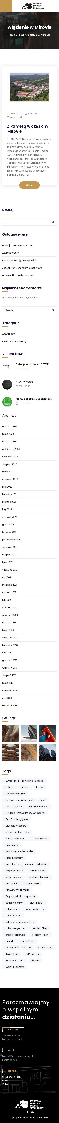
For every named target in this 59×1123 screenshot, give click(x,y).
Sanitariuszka (45, 947)
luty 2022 (7, 509)
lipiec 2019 (7, 682)
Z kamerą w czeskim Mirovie (27, 129)
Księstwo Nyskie (14, 870)
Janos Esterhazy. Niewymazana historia (26, 864)
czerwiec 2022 (10, 479)
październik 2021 (11, 539)
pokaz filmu (12, 909)
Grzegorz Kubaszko (16, 825)
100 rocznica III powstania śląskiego (24, 780)
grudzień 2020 (10, 614)
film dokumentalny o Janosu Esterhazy (26, 800)
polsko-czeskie (13, 915)
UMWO (35, 960)
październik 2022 (11, 449)
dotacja (9, 787)
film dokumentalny (15, 793)
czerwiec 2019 (10, 690)
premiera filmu (39, 928)
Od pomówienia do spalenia (20, 896)
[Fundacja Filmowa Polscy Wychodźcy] (36, 6)
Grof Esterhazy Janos (17, 819)
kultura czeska (37, 870)
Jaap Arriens (12, 844)
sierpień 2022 (9, 464)
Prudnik (9, 941)
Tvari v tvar (12, 954)
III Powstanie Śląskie (16, 838)
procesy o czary (40, 934)
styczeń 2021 (9, 607)
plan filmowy (36, 902)
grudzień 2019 (9, 660)
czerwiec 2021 (9, 569)
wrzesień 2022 (10, 456)
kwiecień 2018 (9, 705)
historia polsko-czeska (17, 832)
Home (11, 35)
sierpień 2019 (9, 675)
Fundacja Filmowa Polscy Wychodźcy (25, 812)
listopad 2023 (9, 426)
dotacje (25, 787)
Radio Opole (27, 941)
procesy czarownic (15, 934)
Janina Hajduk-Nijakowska (19, 851)
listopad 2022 (9, 441)
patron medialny (14, 902)
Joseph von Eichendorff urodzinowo (22, 267)
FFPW (34, 113)
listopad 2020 (9, 622)
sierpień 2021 (9, 554)
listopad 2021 (9, 532)
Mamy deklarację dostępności (19, 260)
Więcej (29, 185)
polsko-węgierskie (15, 928)
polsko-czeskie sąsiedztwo (20, 921)
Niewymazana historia (17, 889)
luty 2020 (7, 652)
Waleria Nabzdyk (15, 966)
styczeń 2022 (9, 517)
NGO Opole (11, 883)
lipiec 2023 (8, 433)
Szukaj (7, 210)
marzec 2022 (9, 501)
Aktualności (16, 117)
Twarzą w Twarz (15, 960)
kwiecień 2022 (10, 494)
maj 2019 (7, 698)
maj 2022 (7, 486)
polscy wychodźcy (34, 909)
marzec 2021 (9, 592)
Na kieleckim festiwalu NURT (17, 275)
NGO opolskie (32, 883)
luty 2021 (6, 600)
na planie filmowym (39, 877)
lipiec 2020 (8, 630)
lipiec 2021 (7, 562)
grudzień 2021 (9, 524)
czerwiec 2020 (10, 637)
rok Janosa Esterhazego (18, 947)
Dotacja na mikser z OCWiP (17, 245)
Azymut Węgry (10, 252)
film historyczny (14, 806)
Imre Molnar (41, 838)
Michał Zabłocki (13, 877)
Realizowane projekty (14, 341)
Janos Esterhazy (14, 857)
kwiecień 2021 (9, 584)
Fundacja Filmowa (38, 806)
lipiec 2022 (8, 471)
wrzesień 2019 (10, 667)
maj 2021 (7, 577)
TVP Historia (32, 954)
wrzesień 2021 (9, 547)
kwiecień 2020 (10, 645)
